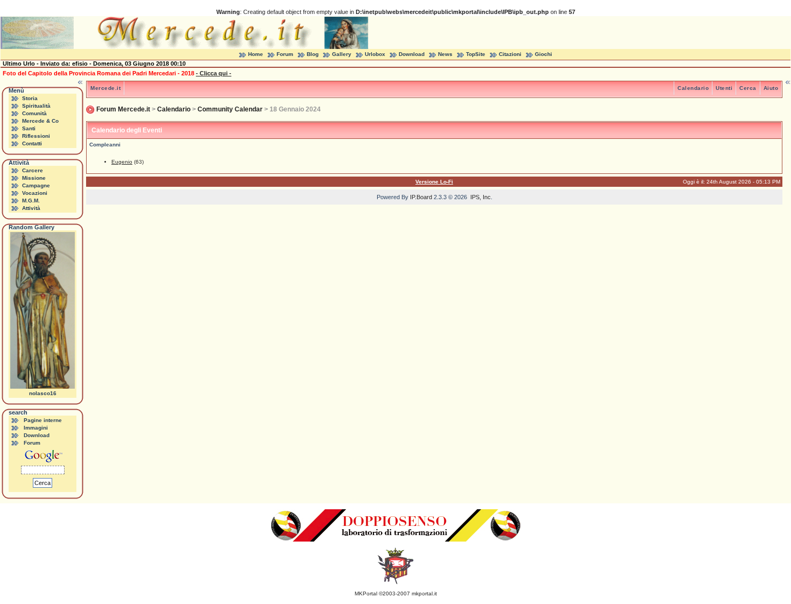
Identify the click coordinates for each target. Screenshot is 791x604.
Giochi (543, 54)
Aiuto (771, 88)
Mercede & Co (40, 121)
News (445, 54)
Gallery (341, 54)
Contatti (32, 143)
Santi (29, 128)
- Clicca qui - (213, 73)
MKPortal (366, 593)
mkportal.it (424, 593)
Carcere (32, 170)
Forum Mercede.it (123, 109)
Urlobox (375, 54)
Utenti (724, 88)
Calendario (693, 88)
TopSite (475, 54)
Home (255, 54)
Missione (34, 178)
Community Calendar (230, 109)
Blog (313, 54)
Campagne (36, 185)
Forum (285, 54)
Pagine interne (43, 420)
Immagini (36, 428)
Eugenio (121, 162)
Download (412, 54)
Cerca (748, 88)
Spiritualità (36, 106)
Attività (31, 208)
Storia (30, 98)
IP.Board (421, 197)
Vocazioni (34, 193)
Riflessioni (36, 136)
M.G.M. (31, 200)
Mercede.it (105, 88)
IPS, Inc (480, 197)
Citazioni (510, 54)
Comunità (34, 113)
